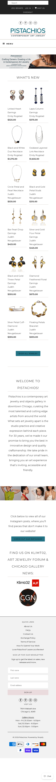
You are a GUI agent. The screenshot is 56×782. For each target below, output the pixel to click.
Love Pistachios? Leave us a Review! (28, 649)
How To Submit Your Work (28, 646)
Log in (28, 8)
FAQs (28, 630)
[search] (28, 3)
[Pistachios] (28, 32)
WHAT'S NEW (28, 77)
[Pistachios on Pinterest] (25, 23)
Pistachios (23, 737)
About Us (28, 626)
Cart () (41, 8)
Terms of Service (28, 642)
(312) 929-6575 (17, 8)
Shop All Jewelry (28, 353)
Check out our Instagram (28, 539)
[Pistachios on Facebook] (20, 23)
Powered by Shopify (35, 737)
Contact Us (28, 634)
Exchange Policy (28, 638)
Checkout (28, 12)
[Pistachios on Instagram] (30, 23)
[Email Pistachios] (35, 23)
